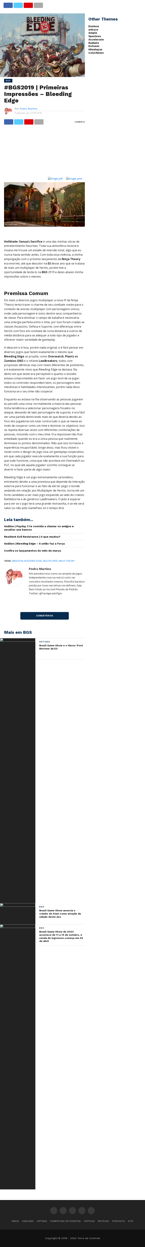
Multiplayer (50, 561)
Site (130, 1221)
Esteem (93, 46)
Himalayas (95, 49)
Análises (28, 1221)
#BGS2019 (17, 561)
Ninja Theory (67, 561)
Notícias (103, 1221)
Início (15, 1221)
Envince (93, 26)
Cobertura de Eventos (65, 1221)
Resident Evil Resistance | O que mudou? (32, 536)
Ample (92, 32)
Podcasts (118, 1221)
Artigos (42, 1221)
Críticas (89, 1221)
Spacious (94, 36)
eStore (93, 29)
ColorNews (96, 52)
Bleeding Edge (33, 561)
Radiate (93, 43)
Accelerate (96, 39)
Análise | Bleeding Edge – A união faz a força (34, 543)
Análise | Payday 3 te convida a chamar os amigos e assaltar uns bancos (39, 528)
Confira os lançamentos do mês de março (32, 550)
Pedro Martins (28, 108)
